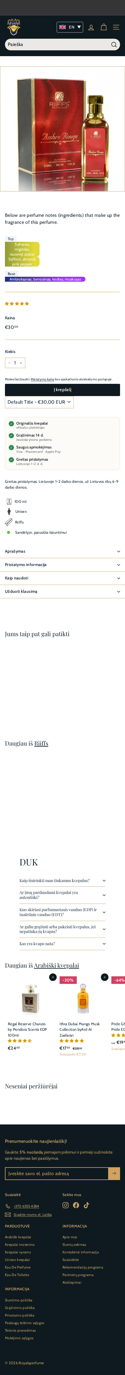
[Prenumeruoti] (114, 1174)
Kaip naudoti (16, 578)
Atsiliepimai (72, 1282)
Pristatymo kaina (42, 379)
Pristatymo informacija (26, 564)
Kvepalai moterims (20, 1244)
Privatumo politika (19, 1315)
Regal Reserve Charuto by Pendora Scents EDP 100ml (27, 1029)
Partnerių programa (78, 1275)
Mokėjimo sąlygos (19, 1338)
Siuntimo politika (19, 1300)
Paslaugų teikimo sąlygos (24, 1323)
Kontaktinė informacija (81, 1252)
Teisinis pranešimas (20, 1330)
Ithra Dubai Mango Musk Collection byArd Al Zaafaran (80, 1029)
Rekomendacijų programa (83, 1267)
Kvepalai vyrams (18, 1252)
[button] (17, 303)
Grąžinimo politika (20, 1307)
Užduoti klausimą (21, 591)
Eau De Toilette (17, 1275)
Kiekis (10, 351)
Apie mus (70, 1237)
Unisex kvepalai (17, 1259)
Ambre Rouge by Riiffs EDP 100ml (26, 695)
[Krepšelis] (103, 27)
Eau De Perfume (18, 1267)
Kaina (10, 317)
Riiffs (41, 743)
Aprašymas (15, 551)
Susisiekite (71, 1259)
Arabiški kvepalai (56, 965)
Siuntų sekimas (74, 1244)
